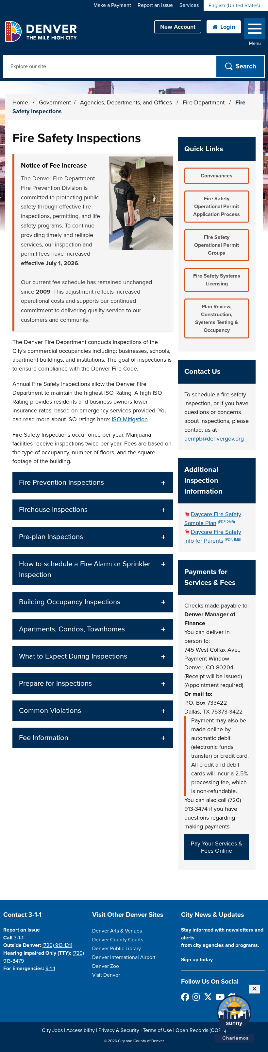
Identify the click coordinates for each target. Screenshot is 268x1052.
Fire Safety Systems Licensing (216, 280)
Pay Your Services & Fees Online (217, 847)
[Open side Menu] (254, 30)
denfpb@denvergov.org (214, 438)
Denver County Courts (117, 940)
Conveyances (216, 175)
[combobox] (236, 5)
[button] (92, 482)
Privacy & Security (118, 1030)
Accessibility (80, 1030)
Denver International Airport (124, 957)
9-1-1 (50, 968)
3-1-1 (18, 938)
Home (20, 102)
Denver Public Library (116, 949)
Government (55, 102)
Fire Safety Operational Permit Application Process (216, 206)
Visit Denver (106, 975)
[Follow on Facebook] (185, 997)
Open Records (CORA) (201, 1030)
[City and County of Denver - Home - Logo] (40, 31)
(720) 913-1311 (57, 945)
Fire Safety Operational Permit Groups (216, 245)
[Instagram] (196, 997)
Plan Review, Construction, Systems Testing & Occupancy (216, 318)
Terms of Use (157, 1030)
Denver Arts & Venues (117, 931)
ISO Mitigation (130, 419)
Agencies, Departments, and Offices (127, 102)
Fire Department (204, 102)
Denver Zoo (105, 966)
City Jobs (52, 1030)
